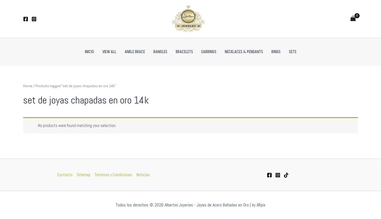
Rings (276, 52)
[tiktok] (286, 175)
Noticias (143, 174)
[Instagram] (34, 19)
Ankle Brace (135, 52)
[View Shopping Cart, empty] (353, 19)
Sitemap (83, 174)
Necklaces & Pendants (244, 52)
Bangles (160, 52)
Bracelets (184, 52)
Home (27, 85)
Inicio (89, 52)
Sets (292, 52)
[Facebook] (25, 19)
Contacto (65, 174)
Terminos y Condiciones (113, 174)
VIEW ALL (109, 52)
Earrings (208, 52)
